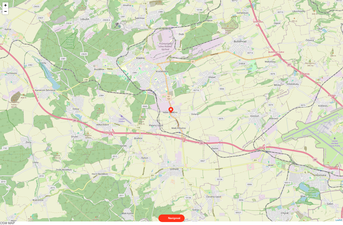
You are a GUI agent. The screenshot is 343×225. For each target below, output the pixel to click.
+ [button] (5, 5)
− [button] (5, 11)
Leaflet (338, 219)
